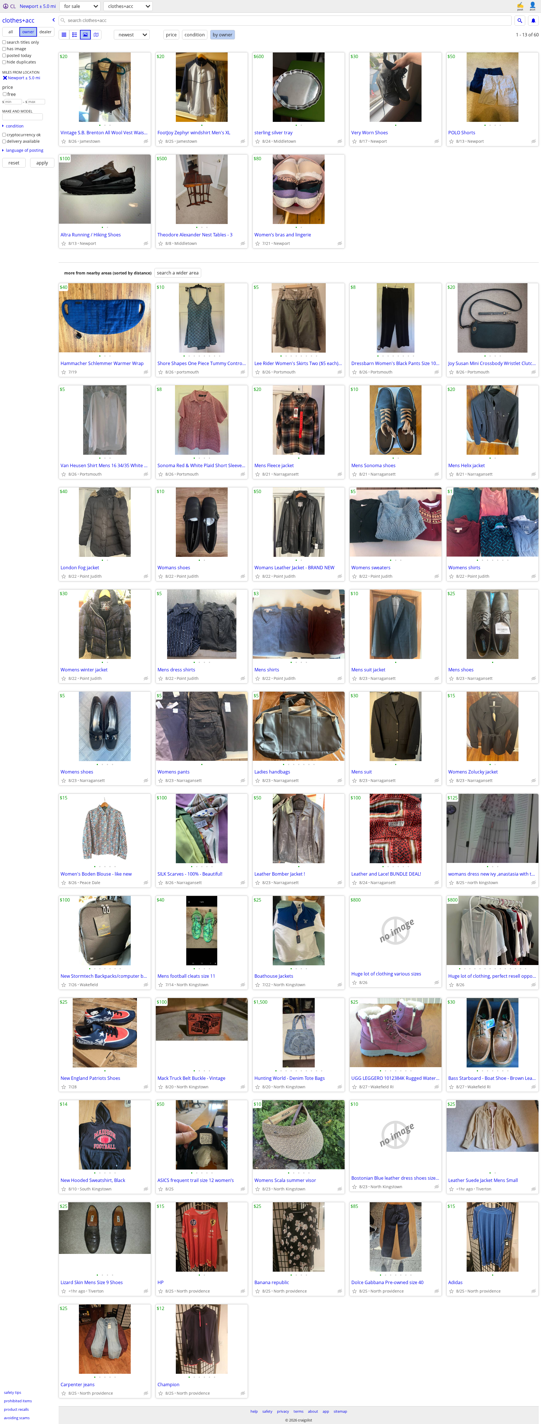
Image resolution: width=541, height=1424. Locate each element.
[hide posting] (146, 141)
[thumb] (74, 34)
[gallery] (85, 34)
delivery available (23, 141)
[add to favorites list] (63, 141)
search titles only (23, 42)
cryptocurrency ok (24, 134)
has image (16, 48)
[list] (64, 34)
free (11, 94)
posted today (19, 55)
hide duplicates (21, 62)
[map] (96, 34)
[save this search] (533, 21)
